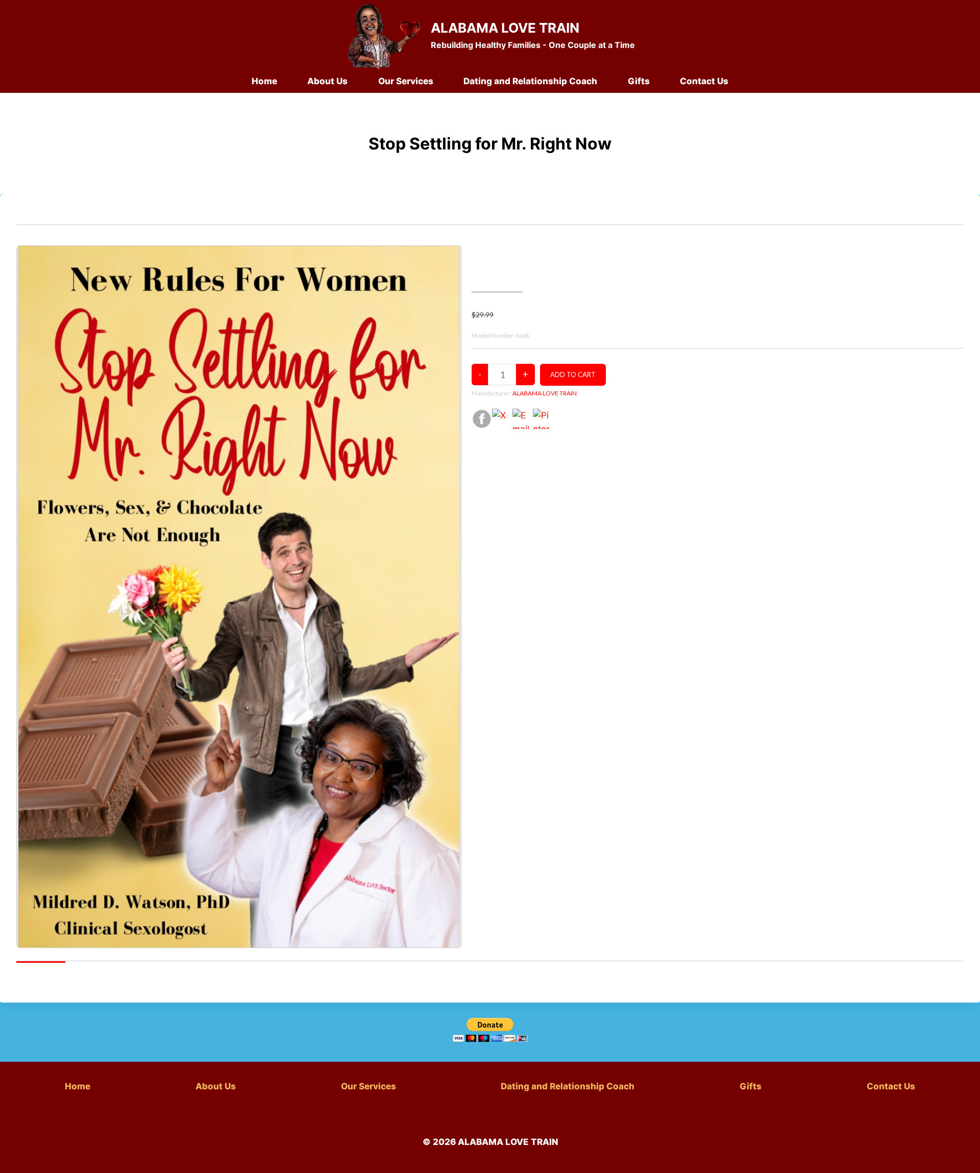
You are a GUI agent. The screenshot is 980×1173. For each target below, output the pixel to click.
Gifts (639, 81)
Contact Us (704, 81)
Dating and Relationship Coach (530, 81)
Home (264, 81)
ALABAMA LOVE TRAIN (544, 393)
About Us (327, 81)
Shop (47, 216)
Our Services (405, 81)
